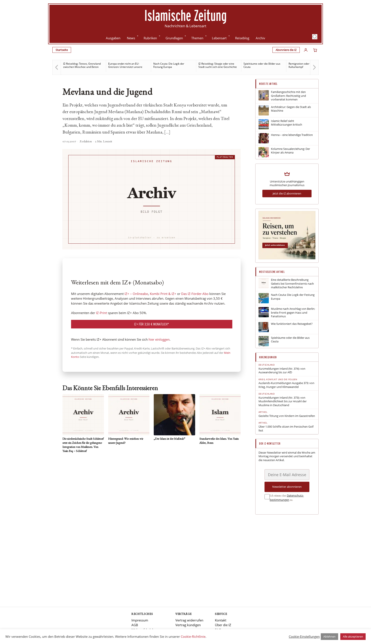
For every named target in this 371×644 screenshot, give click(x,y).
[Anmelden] (305, 50)
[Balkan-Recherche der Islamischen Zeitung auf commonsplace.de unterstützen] (286, 258)
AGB (134, 625)
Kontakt (220, 620)
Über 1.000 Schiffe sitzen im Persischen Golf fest (285, 428)
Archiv (260, 38)
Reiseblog (242, 38)
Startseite (62, 50)
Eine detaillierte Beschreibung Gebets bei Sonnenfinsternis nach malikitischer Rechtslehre (292, 283)
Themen (197, 38)
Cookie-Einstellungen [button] (304, 636)
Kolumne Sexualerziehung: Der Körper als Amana (290, 151)
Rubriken (150, 38)
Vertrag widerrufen (189, 620)
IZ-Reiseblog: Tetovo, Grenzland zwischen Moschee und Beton (82, 65)
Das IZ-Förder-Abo (194, 294)
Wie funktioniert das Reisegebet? (292, 324)
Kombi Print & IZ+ (163, 294)
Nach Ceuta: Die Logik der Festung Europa (168, 65)
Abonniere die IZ (286, 50)
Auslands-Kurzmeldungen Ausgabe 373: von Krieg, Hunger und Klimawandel (286, 385)
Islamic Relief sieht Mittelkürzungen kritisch (286, 123)
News (131, 38)
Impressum (139, 620)
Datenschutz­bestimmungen (287, 498)
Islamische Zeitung (185, 15)
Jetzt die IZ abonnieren (287, 193)
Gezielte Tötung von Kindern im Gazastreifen (286, 416)
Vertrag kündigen (188, 625)
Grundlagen (174, 38)
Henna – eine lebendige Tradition (292, 135)
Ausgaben (113, 38)
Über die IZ (223, 625)
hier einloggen (159, 339)
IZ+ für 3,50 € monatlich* (151, 324)
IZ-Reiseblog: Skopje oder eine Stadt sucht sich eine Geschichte (217, 65)
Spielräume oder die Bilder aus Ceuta (261, 65)
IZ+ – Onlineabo (136, 294)
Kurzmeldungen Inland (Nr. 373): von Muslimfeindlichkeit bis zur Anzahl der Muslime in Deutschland (282, 401)
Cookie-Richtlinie (193, 636)
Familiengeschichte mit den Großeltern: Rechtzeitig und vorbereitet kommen (288, 95)
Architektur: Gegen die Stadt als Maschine (291, 109)
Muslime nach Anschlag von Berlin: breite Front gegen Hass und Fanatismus (293, 312)
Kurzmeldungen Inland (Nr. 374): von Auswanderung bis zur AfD (281, 370)
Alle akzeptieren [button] (353, 636)
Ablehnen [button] (329, 636)
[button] (314, 36)
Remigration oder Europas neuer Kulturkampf (308, 65)
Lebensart (219, 38)
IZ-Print (101, 313)
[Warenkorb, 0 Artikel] (315, 50)
